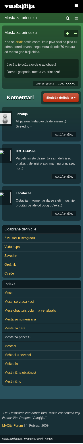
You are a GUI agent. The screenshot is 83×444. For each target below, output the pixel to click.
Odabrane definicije (20, 229)
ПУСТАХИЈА (66, 83)
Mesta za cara (14, 328)
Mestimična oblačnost (20, 372)
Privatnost (28, 438)
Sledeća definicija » (61, 97)
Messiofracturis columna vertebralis (30, 310)
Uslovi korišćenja (11, 438)
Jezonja (22, 114)
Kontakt (49, 438)
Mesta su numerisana (20, 319)
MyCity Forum (12, 425)
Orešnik (10, 264)
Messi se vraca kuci (19, 301)
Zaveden (10, 255)
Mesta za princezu (20, 18)
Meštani (10, 346)
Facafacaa (23, 193)
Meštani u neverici (17, 355)
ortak (19, 42)
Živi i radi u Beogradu (19, 238)
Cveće (9, 273)
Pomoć (39, 438)
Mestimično (12, 381)
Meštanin (11, 363)
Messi (8, 293)
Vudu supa (12, 247)
